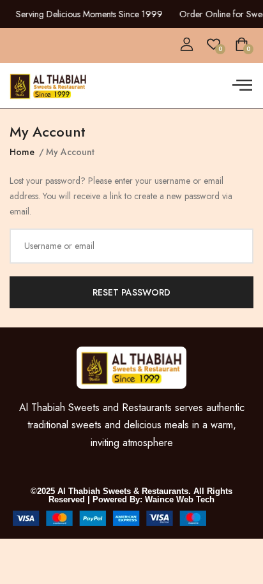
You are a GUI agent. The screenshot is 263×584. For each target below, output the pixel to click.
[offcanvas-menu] (242, 86)
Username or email (59, 245)
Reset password (131, 292)
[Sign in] (186, 45)
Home (22, 152)
